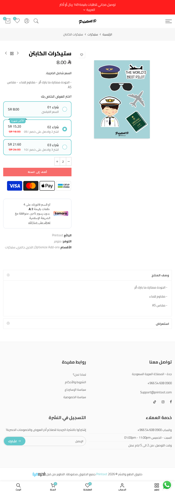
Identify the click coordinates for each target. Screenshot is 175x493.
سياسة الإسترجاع (75, 389)
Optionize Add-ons (47, 247)
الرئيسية (107, 34)
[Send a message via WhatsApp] (167, 485)
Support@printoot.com (156, 392)
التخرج (29, 247)
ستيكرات (93, 34)
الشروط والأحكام (75, 382)
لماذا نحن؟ (79, 374)
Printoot (57, 235)
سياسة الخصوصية (74, 397)
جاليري (21, 247)
